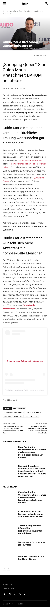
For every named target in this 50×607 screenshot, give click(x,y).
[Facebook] (5, 594)
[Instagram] (10, 594)
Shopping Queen (31, 416)
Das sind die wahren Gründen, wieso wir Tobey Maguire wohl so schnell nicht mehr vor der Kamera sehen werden (32, 471)
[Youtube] (25, 594)
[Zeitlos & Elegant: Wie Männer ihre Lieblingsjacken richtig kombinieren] (9, 529)
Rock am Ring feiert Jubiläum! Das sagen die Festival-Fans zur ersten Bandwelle (37, 429)
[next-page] (8, 569)
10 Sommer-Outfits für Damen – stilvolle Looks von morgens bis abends (30, 514)
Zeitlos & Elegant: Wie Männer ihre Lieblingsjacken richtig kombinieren (30, 529)
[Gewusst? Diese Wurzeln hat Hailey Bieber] (9, 559)
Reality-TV (18, 416)
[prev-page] (4, 569)
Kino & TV (12, 11)
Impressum (8, 584)
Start (4, 11)
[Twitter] (20, 594)
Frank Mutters (19, 409)
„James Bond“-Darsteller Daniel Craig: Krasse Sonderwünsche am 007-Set (13, 429)
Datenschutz (8, 588)
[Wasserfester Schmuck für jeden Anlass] (9, 545)
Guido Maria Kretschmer (29, 160)
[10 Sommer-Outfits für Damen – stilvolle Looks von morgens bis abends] (9, 515)
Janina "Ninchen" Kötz (35, 412)
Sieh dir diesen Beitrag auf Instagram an (25, 361)
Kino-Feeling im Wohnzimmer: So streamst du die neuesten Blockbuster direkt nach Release (32, 452)
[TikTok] (15, 594)
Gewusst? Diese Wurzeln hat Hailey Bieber (31, 557)
